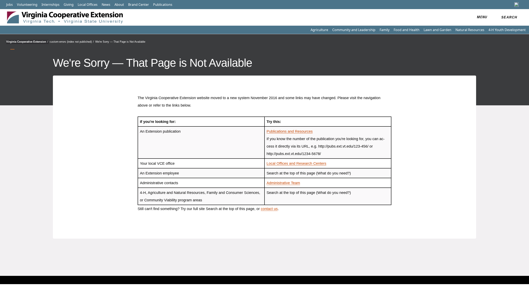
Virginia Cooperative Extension (27, 41)
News (106, 4)
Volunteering (27, 4)
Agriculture (319, 30)
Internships (51, 4)
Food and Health (406, 30)
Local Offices (88, 4)
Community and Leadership (353, 30)
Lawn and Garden (437, 30)
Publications (162, 4)
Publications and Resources (290, 131)
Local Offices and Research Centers (296, 163)
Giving (69, 4)
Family (385, 30)
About (119, 4)
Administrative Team (283, 183)
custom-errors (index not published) (72, 41)
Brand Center (138, 4)
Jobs (9, 4)
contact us (269, 209)
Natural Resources (469, 30)
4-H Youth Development (507, 30)
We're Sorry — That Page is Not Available (120, 41)
